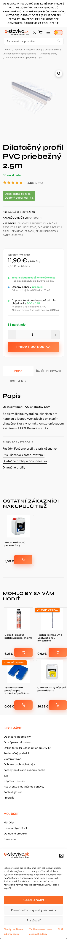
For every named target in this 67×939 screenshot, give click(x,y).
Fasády (19, 49)
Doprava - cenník (14, 781)
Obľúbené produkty (16, 833)
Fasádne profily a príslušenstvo (42, 49)
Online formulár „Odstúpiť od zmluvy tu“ (27, 748)
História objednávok (16, 828)
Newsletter (10, 839)
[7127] (58, 705)
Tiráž (60, 929)
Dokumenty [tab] (18, 381)
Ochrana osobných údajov (19, 764)
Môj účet (9, 822)
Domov (7, 49)
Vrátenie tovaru (13, 759)
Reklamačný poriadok (17, 753)
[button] (61, 856)
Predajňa (9, 797)
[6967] (23, 652)
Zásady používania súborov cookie (24, 770)
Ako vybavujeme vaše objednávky (24, 786)
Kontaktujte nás (13, 792)
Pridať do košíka (33, 347)
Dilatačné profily (48, 53)
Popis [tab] (18, 371)
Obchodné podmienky (17, 736)
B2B (6, 775)
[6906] (23, 559)
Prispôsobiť (34, 920)
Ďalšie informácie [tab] (49, 371)
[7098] (23, 705)
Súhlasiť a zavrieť (33, 899)
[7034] (58, 652)
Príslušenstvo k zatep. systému (23, 455)
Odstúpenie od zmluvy (17, 742)
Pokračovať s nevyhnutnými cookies (33, 910)
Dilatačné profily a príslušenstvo (19, 53)
